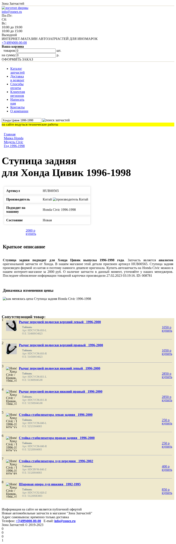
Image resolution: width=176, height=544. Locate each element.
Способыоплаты (17, 86)
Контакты (17, 107)
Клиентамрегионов (17, 93)
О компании (19, 111)
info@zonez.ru (12, 12)
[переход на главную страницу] (15, 8)
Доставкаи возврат (17, 78)
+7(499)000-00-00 (14, 42)
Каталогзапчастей (17, 70)
